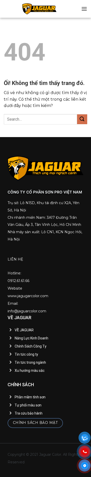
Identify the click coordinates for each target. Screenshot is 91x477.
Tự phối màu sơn (28, 405)
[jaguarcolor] (39, 8)
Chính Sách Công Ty (31, 346)
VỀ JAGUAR (24, 330)
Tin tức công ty (26, 354)
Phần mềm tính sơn (30, 397)
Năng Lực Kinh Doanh (31, 338)
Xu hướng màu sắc (29, 370)
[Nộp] (82, 119)
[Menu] (84, 9)
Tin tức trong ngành (30, 362)
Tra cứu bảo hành (28, 413)
